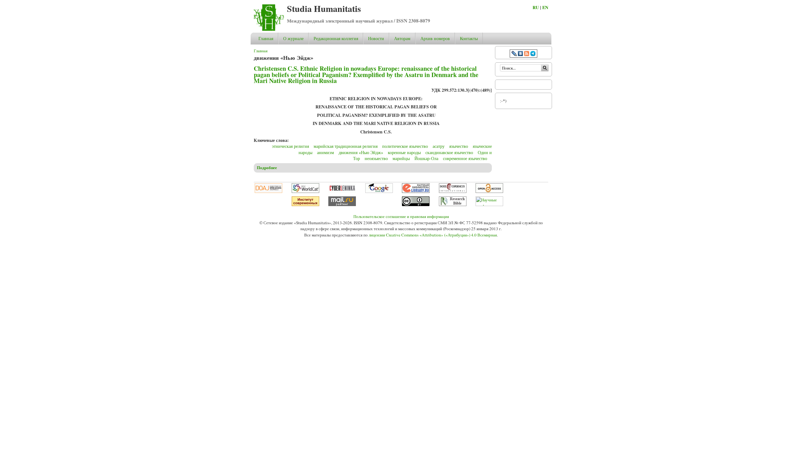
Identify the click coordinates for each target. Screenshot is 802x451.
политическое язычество (405, 146)
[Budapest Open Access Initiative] (489, 191)
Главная (265, 38)
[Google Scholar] (379, 191)
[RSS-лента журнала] (526, 54)
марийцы (401, 158)
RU (536, 7)
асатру (439, 146)
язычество (458, 146)
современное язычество (465, 158)
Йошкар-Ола (426, 158)
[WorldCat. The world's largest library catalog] (305, 191)
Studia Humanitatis (324, 8)
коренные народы (404, 152)
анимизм (325, 152)
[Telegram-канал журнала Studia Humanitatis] (532, 54)
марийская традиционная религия (346, 146)
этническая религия (290, 146)
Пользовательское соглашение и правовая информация (401, 216)
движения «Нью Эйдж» (361, 152)
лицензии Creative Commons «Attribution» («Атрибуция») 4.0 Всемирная (433, 235)
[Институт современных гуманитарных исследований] (305, 204)
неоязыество (376, 158)
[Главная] (269, 29)
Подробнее (267, 167)
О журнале (293, 38)
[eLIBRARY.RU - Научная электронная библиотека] (416, 191)
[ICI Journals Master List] (452, 191)
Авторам (402, 38)
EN (545, 7)
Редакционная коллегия (336, 38)
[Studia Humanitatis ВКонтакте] (520, 54)
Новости (376, 38)
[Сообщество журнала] (515, 54)
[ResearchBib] (452, 204)
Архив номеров (435, 38)
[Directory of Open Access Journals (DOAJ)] (268, 191)
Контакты (469, 38)
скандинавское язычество (449, 152)
